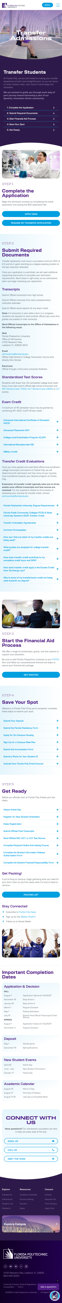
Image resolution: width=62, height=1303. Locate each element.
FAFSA (55, 659)
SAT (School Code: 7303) (14, 389)
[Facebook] (16, 1266)
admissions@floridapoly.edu (15, 354)
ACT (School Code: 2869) (40, 389)
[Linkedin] (26, 1266)
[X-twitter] (21, 1266)
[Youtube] (11, 1266)
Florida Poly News (27, 912)
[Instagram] (5, 1266)
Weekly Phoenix (27, 916)
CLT (58, 389)
